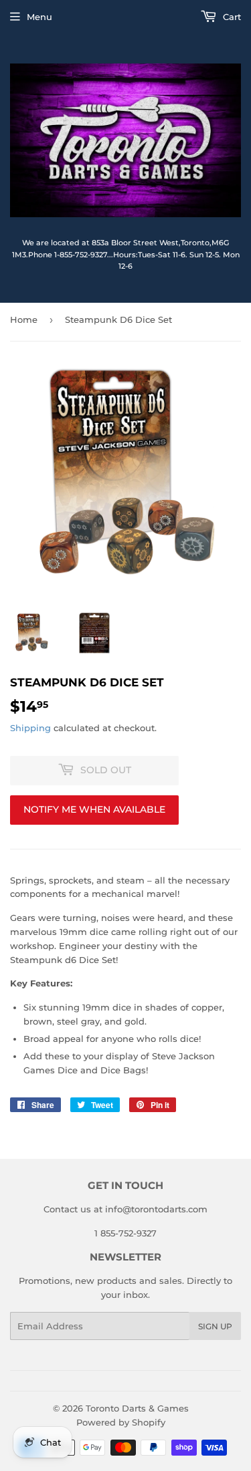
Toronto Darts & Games (137, 1408)
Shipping (30, 727)
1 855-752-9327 (125, 1233)
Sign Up (215, 1326)
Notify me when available (94, 809)
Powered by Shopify (120, 1422)
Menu (39, 16)
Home (23, 319)
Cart (230, 16)
